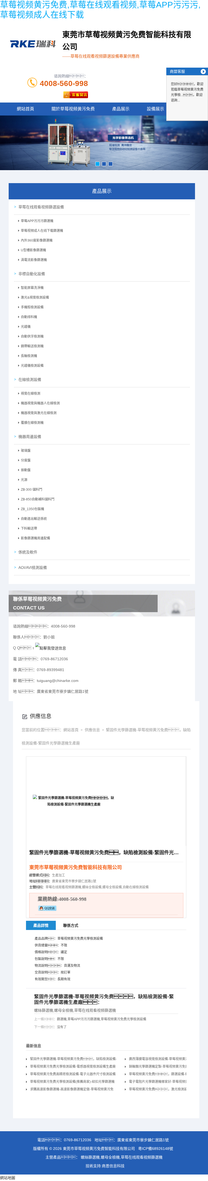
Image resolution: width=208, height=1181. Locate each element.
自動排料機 (29, 317)
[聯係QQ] (50, 648)
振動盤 (26, 470)
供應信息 (92, 730)
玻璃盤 (26, 451)
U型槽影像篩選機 (33, 250)
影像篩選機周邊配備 (35, 538)
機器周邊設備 (29, 436)
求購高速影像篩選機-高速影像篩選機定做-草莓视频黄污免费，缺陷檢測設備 (71, 1090)
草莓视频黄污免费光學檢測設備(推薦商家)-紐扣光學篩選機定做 (72, 1083)
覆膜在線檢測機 (32, 423)
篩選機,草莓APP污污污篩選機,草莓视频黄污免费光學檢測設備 (101, 1019)
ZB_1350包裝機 (32, 509)
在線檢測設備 (29, 379)
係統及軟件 (27, 552)
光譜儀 (26, 327)
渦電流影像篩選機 (34, 260)
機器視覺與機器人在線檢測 (40, 403)
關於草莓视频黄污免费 (73, 109)
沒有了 (62, 1027)
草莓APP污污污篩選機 (37, 221)
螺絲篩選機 (43, 1010)
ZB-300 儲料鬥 (31, 489)
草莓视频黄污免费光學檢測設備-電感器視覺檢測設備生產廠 (73, 1066)
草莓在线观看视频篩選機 (95, 1010)
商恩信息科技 (113, 1166)
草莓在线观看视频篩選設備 (41, 207)
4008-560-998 (64, 83)
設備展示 (155, 109)
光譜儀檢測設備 (32, 366)
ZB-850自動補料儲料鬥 (37, 499)
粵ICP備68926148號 (155, 1148)
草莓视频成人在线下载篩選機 (42, 231)
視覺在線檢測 (30, 393)
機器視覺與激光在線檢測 (39, 413)
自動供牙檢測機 (32, 336)
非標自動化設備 (31, 274)
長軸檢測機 (29, 356)
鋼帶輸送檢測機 (32, 346)
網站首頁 (25, 109)
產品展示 (120, 109)
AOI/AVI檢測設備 (32, 567)
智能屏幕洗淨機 (32, 288)
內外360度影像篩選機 (37, 240)
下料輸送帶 (29, 528)
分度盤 (26, 460)
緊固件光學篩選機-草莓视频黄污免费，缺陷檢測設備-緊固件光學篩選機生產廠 (73, 1060)
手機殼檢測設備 (32, 307)
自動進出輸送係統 (34, 519)
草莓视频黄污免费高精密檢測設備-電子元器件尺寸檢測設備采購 (73, 1075)
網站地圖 (7, 1178)
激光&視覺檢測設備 (35, 297)
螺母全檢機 (63, 1010)
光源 (24, 480)
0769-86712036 (77, 1140)
